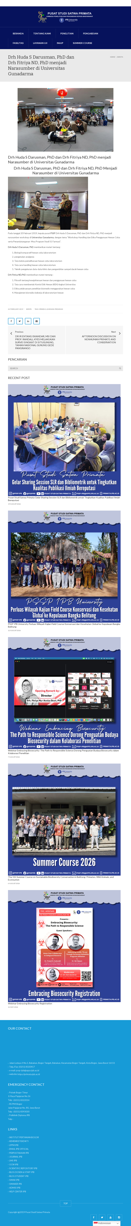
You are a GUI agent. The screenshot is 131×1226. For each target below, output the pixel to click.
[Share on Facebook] (11, 321)
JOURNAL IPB (15, 1156)
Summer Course (82, 43)
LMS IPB (13, 1160)
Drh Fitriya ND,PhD (17, 274)
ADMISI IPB (14, 1187)
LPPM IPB (13, 1145)
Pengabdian (90, 33)
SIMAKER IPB (15, 1184)
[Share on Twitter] (19, 321)
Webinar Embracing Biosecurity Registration (30, 1003)
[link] (21, 1100)
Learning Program (54, 309)
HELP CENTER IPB (17, 1191)
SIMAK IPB (14, 1180)
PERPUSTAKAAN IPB (19, 1153)
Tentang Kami (42, 33)
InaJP (60, 43)
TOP (65, 1203)
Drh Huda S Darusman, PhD (21, 247)
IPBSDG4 (42, 309)
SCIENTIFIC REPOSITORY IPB (23, 1168)
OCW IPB (13, 1164)
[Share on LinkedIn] (28, 321)
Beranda (18, 33)
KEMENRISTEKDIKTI (19, 1141)
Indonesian (104, 1223)
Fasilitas (18, 43)
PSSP (52, 233)
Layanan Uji (40, 43)
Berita (29, 309)
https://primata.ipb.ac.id (29, 1074)
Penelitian (66, 33)
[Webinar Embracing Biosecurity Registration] (64, 946)
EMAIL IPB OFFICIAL (19, 1149)
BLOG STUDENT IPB (18, 1176)
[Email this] (36, 321)
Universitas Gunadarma (43, 237)
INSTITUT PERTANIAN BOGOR (24, 1137)
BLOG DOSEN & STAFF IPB (21, 1172)
